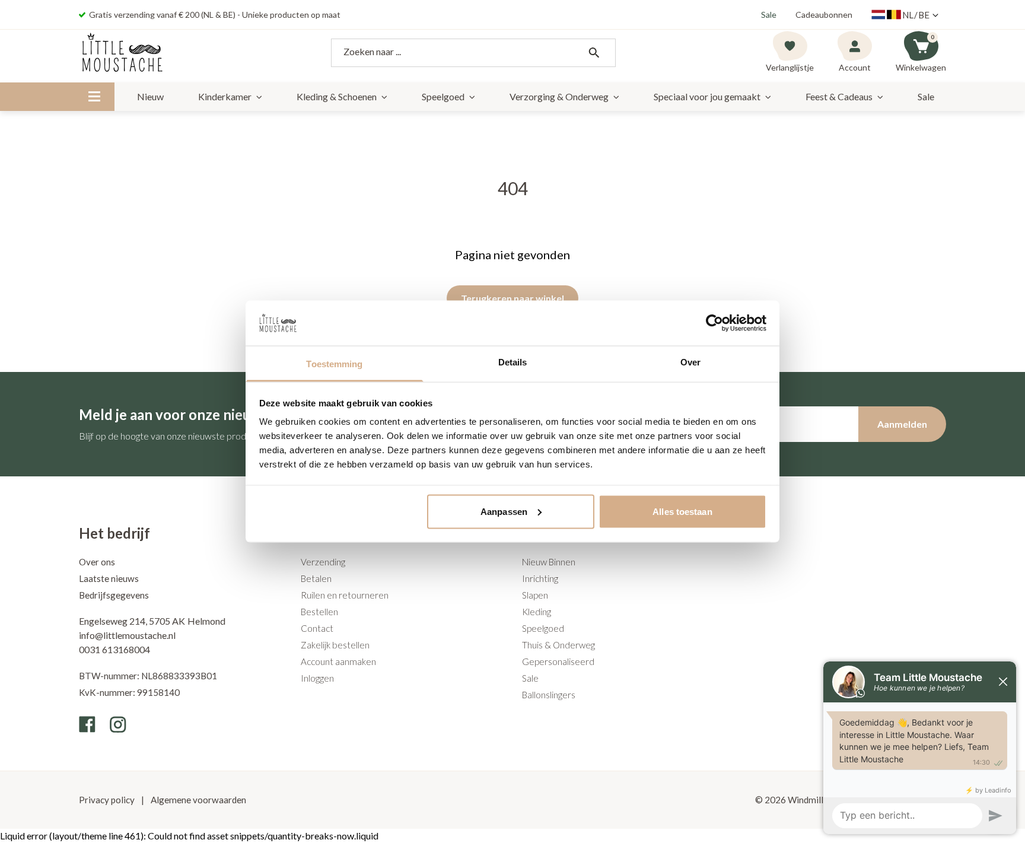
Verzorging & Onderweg (559, 96)
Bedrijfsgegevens (114, 595)
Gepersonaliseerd (558, 661)
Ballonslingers (548, 694)
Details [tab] (512, 362)
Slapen (535, 595)
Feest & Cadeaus (839, 96)
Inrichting (540, 578)
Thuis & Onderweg (558, 645)
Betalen (316, 578)
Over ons (97, 561)
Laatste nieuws (109, 578)
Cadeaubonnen (823, 14)
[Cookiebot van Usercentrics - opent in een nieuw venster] (714, 323)
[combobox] (473, 53)
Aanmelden (902, 424)
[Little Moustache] (122, 52)
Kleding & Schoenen (337, 96)
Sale (768, 14)
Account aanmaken (338, 661)
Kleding (536, 611)
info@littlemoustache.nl (127, 635)
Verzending (323, 561)
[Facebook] (87, 724)
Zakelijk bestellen (335, 645)
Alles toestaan (682, 511)
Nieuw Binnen (548, 561)
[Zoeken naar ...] (594, 52)
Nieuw (150, 96)
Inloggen (317, 678)
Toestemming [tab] (334, 364)
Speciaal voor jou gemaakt (707, 96)
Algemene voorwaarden (197, 799)
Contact (317, 628)
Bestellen (319, 611)
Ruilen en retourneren (345, 595)
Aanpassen (503, 511)
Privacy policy (107, 799)
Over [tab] (690, 362)
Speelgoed (443, 96)
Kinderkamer (225, 96)
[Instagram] (118, 724)
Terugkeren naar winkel (512, 298)
